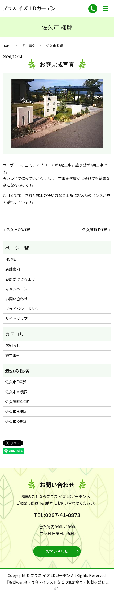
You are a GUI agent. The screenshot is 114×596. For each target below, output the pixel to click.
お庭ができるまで (20, 279)
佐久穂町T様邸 (94, 229)
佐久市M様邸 (16, 391)
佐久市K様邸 (15, 421)
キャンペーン (16, 288)
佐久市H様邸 (16, 411)
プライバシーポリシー (23, 308)
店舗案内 (12, 269)
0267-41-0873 (63, 515)
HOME (7, 45)
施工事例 (29, 45)
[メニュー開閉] (105, 8)
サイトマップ (16, 318)
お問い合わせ (16, 298)
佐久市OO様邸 (18, 229)
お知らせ (12, 345)
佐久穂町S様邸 (17, 401)
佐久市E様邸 (15, 381)
